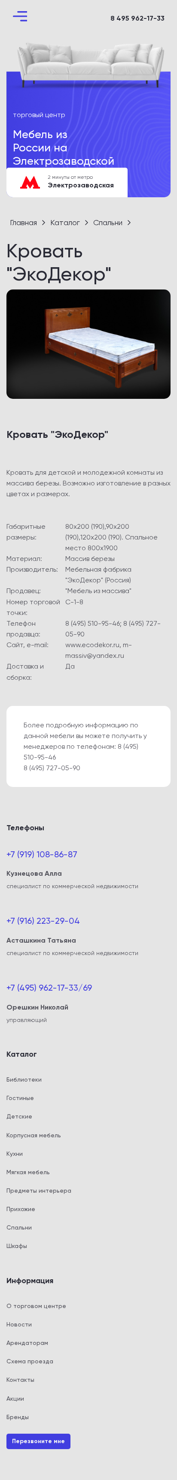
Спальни (19, 1227)
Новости (19, 1324)
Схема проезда (29, 1361)
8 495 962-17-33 (137, 18)
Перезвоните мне (38, 1441)
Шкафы (16, 1245)
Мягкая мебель (28, 1172)
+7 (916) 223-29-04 (43, 921)
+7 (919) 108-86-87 (41, 854)
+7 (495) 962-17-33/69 (49, 988)
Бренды (17, 1417)
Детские (19, 1116)
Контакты (20, 1379)
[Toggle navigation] (20, 16)
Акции (15, 1398)
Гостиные (20, 1097)
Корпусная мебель (33, 1135)
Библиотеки (24, 1079)
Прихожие (20, 1209)
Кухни (14, 1153)
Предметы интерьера (38, 1190)
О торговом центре (36, 1305)
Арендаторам (27, 1342)
